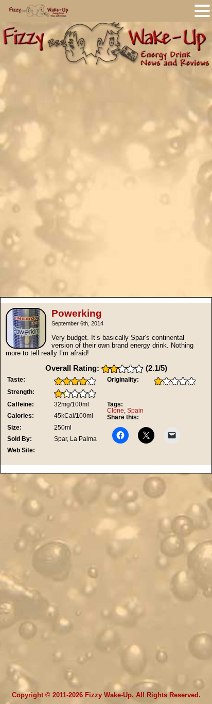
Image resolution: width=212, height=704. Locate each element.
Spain (135, 410)
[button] (202, 11)
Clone (115, 410)
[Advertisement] (106, 178)
